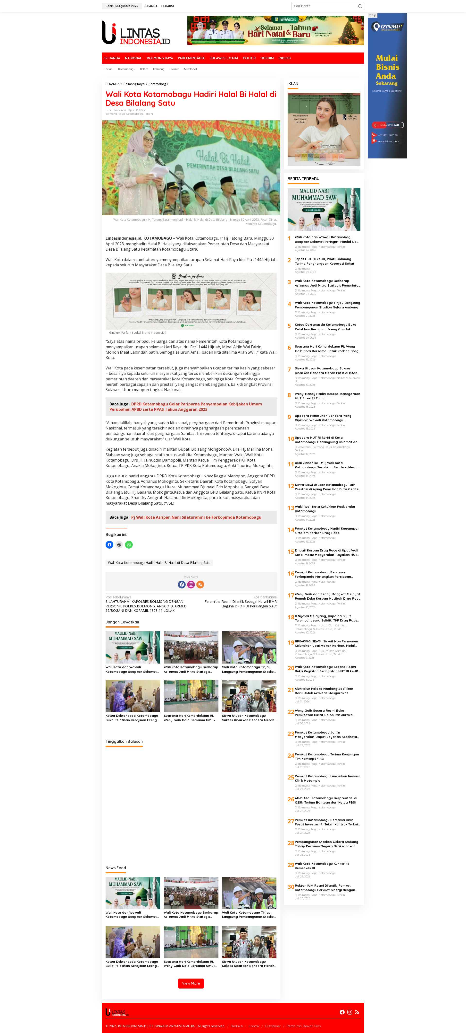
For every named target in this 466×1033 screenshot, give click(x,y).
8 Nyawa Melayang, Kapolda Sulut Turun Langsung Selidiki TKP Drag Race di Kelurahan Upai (326, 618)
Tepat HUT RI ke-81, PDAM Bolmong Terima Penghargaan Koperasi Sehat (324, 261)
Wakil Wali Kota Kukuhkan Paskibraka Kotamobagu (325, 509)
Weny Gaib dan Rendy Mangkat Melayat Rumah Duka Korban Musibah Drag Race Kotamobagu (327, 596)
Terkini (148, 113)
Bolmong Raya (115, 113)
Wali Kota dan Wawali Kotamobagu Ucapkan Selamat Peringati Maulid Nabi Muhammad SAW (131, 669)
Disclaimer (273, 1026)
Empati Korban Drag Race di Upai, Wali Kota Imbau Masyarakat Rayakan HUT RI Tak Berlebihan (326, 552)
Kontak (254, 1026)
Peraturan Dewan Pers (304, 1026)
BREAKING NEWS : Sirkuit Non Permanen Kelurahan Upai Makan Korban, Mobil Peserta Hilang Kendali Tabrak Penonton (326, 643)
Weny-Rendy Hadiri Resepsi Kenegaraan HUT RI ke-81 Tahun (327, 396)
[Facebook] (182, 584)
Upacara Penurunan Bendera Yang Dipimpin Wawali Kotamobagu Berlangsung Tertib (323, 418)
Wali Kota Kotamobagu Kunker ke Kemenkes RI (322, 866)
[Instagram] (191, 584)
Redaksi (237, 1026)
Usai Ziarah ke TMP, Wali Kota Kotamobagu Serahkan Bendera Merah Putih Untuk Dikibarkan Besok (326, 465)
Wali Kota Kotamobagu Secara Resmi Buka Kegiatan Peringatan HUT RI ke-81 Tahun (326, 669)
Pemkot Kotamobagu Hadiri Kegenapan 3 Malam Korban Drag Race (327, 530)
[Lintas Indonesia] (136, 32)
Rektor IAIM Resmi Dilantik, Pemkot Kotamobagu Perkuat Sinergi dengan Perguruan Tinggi (325, 888)
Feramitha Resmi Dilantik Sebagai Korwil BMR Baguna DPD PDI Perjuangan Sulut (240, 601)
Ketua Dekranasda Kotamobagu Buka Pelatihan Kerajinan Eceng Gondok (132, 718)
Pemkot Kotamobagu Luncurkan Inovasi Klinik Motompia (327, 778)
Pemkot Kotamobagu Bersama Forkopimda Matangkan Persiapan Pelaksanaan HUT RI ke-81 (323, 574)
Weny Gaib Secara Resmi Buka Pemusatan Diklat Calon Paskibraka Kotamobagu (324, 713)
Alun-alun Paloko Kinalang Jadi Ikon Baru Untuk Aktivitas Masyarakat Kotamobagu (324, 691)
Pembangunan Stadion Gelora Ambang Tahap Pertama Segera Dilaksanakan (326, 844)
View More (191, 983)
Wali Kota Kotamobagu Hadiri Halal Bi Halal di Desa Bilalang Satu (159, 562)
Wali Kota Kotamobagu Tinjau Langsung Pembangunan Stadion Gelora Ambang (249, 669)
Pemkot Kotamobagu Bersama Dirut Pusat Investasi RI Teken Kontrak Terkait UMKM (327, 822)
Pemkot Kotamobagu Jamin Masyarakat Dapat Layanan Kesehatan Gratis (327, 734)
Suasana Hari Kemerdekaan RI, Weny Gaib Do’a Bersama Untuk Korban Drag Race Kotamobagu (190, 718)
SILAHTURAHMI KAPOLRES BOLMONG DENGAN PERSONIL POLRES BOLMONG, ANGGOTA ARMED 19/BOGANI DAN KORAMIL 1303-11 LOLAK (146, 604)
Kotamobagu (134, 113)
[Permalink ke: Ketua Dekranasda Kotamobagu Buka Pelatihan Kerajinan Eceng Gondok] (133, 695)
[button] (360, 6)
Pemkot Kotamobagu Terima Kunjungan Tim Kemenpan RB (327, 756)
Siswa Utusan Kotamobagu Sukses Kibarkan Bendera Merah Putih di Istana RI (248, 718)
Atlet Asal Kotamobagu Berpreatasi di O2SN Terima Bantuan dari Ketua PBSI (326, 800)
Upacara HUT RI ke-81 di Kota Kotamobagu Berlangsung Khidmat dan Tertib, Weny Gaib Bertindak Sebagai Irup (327, 440)
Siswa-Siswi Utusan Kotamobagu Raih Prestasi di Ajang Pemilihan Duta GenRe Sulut (326, 487)
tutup (372, 15)
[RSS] (200, 584)
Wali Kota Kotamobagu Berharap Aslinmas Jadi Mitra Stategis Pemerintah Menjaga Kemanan (191, 669)
